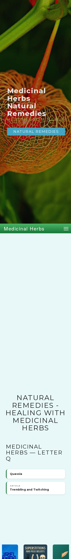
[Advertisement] (35, 270)
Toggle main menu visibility (66, 228)
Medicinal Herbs (24, 228)
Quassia (16, 474)
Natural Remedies (36, 131)
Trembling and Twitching (29, 488)
